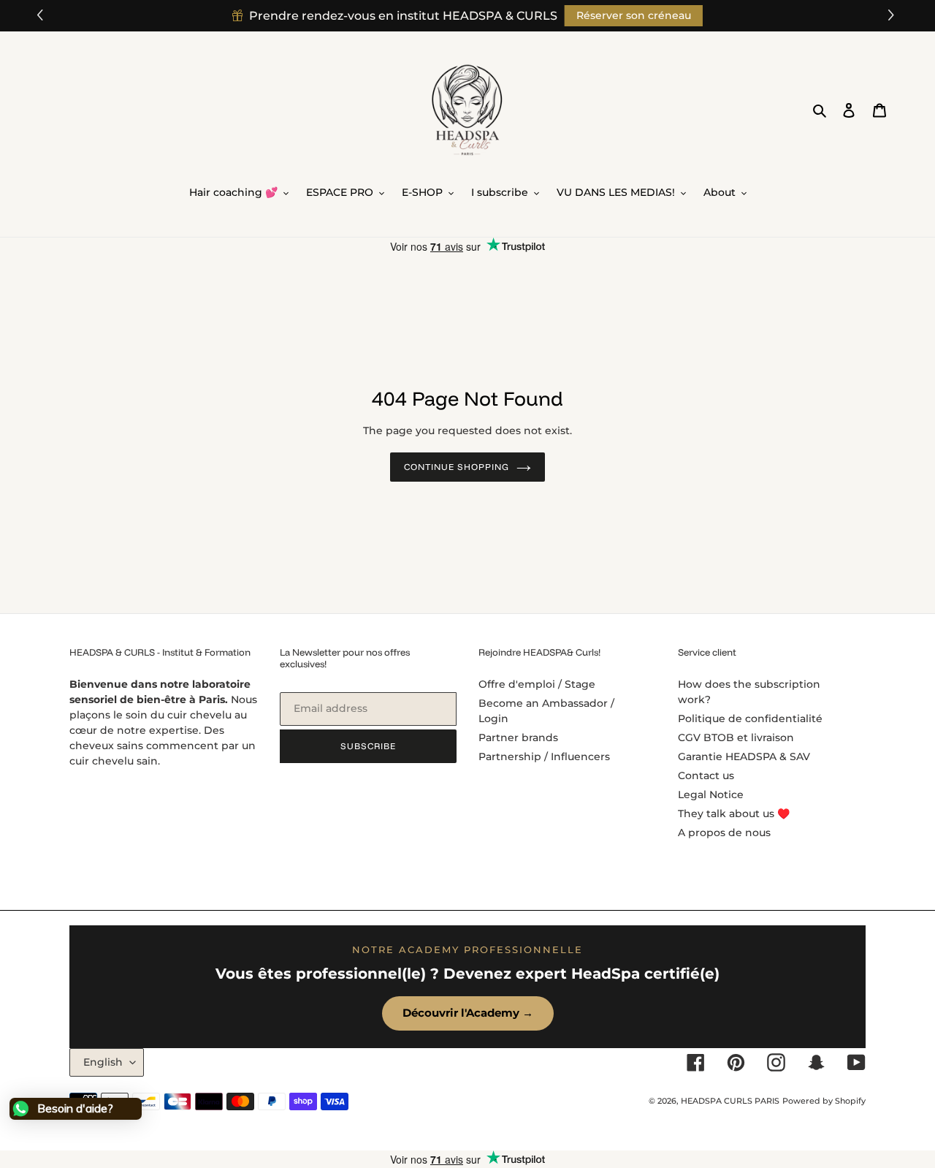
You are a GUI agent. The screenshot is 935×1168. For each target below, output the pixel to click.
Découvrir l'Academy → (467, 1013)
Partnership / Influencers (544, 756)
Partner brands (518, 737)
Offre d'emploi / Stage (536, 684)
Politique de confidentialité (750, 718)
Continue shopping (456, 466)
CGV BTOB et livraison (736, 737)
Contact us (706, 775)
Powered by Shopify (824, 1101)
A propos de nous (724, 832)
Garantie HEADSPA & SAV (744, 756)
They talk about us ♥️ (734, 813)
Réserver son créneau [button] (633, 15)
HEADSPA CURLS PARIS (730, 1101)
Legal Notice (711, 794)
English (103, 1062)
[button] (893, 15)
